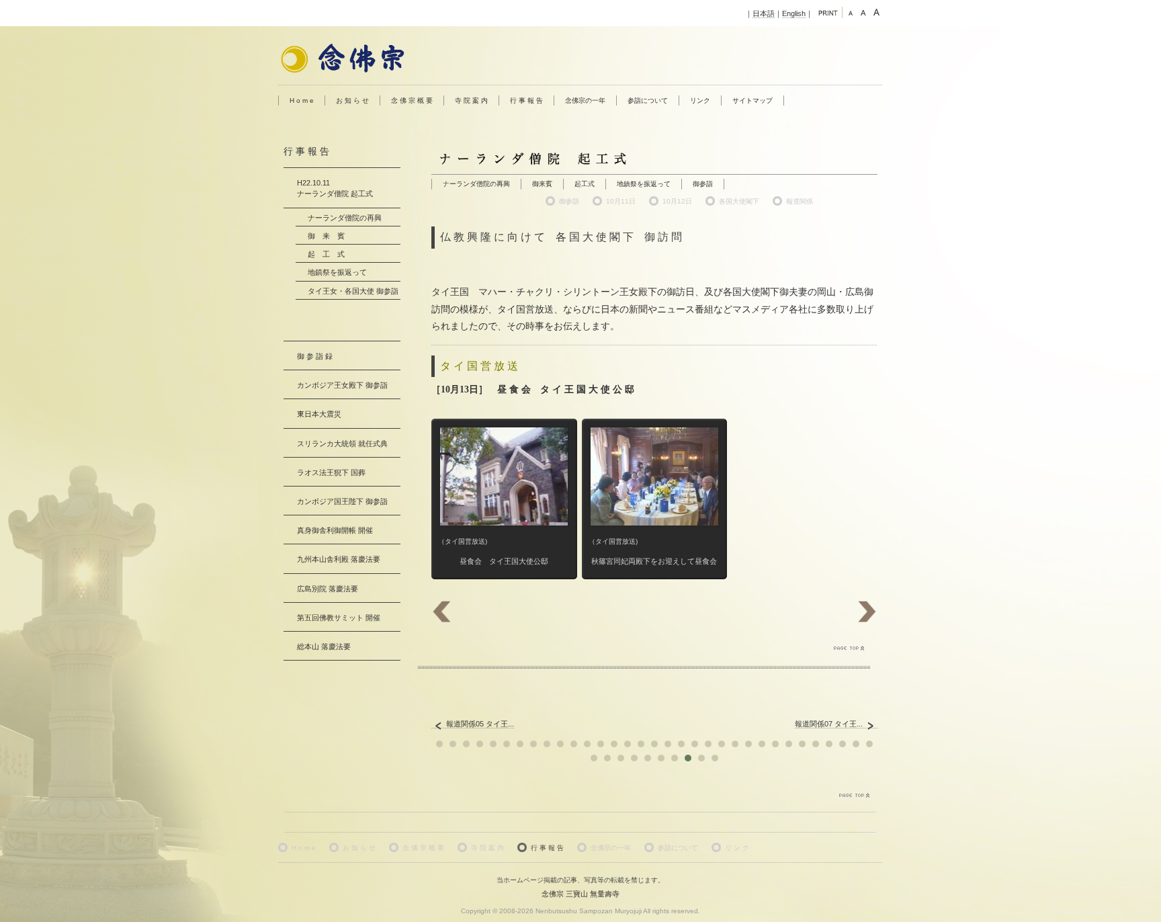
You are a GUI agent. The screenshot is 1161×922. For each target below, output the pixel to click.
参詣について (648, 100)
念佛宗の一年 (585, 100)
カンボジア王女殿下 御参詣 (342, 385)
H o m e (302, 100)
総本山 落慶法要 (324, 646)
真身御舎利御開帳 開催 (335, 530)
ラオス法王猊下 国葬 (331, 472)
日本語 (763, 13)
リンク (700, 100)
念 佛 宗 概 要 (412, 100)
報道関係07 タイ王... (829, 724)
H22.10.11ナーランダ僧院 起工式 (335, 188)
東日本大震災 (319, 414)
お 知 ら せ (352, 100)
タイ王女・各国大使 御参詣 (353, 291)
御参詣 (703, 183)
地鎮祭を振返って (644, 183)
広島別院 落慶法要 (327, 589)
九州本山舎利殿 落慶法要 (338, 559)
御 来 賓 (326, 236)
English (794, 13)
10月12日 (677, 201)
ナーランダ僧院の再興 (476, 183)
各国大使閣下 (739, 201)
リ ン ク (737, 847)
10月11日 (621, 201)
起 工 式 (326, 254)
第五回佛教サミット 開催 (338, 618)
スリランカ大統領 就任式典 (342, 443)
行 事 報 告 (526, 100)
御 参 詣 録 (315, 356)
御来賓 (542, 183)
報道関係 (799, 201)
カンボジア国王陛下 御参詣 (342, 501)
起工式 (584, 183)
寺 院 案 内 (471, 100)
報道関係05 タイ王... (480, 724)
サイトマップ (752, 100)
